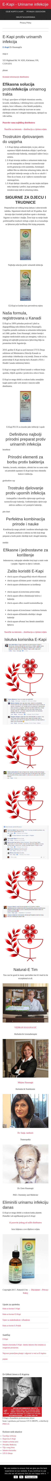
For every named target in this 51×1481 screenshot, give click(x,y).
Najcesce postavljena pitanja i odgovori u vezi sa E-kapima (24, 1353)
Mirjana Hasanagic (25, 1082)
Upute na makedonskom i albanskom (16, 1320)
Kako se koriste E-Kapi (11, 1309)
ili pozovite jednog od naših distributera (25, 1222)
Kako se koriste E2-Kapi (12, 1314)
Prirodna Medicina (9, 1445)
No (21, 1477)
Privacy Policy (25, 23)
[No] (47, 1473)
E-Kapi (5, 1339)
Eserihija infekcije (9, 1436)
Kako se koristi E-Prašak (12, 1326)
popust (5, 1359)
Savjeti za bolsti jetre (10, 1442)
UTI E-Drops (8, 1453)
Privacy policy (31, 1477)
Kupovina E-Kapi (9, 1439)
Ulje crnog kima (9, 1448)
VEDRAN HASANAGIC (25, 1027)
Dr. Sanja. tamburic (25, 1133)
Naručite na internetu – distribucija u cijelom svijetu (25, 129)
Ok (16, 1477)
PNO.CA (6, 1424)
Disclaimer (35, 1290)
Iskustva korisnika (9, 1450)
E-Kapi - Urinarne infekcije (25, 4)
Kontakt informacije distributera (16, 77)
